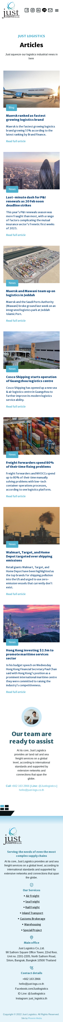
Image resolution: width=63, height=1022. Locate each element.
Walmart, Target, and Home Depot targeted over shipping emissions (29, 556)
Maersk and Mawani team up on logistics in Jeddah (30, 293)
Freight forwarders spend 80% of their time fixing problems (30, 465)
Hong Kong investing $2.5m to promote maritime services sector (30, 654)
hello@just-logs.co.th (31, 790)
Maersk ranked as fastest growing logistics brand (26, 118)
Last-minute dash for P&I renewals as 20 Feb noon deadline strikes (26, 201)
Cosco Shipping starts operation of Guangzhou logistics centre (31, 379)
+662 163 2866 (20, 786)
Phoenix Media (35, 1018)
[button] (57, 10)
